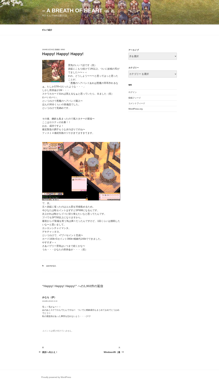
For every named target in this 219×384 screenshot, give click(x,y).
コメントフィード (136, 103)
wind (63, 49)
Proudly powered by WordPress (56, 377)
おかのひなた (51, 266)
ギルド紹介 (47, 30)
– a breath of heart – (74, 10)
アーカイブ (133, 50)
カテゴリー (133, 67)
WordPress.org (135, 109)
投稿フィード (134, 98)
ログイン (132, 92)
